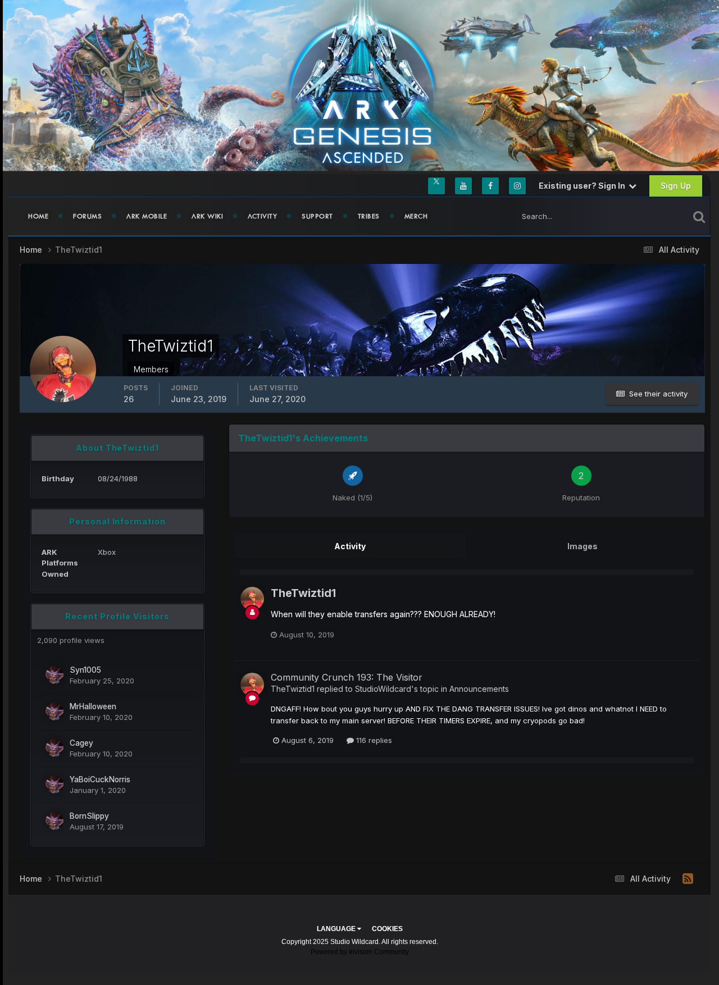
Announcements (479, 689)
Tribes (369, 216)
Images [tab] (582, 546)
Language (337, 929)
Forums (87, 216)
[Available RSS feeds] (687, 879)
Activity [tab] (350, 546)
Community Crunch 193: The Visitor (346, 677)
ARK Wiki (207, 216)
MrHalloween (93, 706)
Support (317, 216)
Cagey (81, 742)
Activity (262, 216)
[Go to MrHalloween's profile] (54, 711)
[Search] (699, 216)
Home (38, 216)
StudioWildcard (383, 689)
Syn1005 (85, 669)
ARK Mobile (146, 216)
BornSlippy (89, 815)
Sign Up (676, 185)
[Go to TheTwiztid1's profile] (252, 598)
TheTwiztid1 (303, 593)
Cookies (387, 929)
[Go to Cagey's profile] (54, 748)
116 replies (373, 740)
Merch (416, 216)
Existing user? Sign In (584, 185)
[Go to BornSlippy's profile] (54, 821)
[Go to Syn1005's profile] (54, 675)
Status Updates (648, 216)
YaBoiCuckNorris (100, 779)
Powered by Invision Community (360, 952)
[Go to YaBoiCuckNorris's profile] (54, 784)
